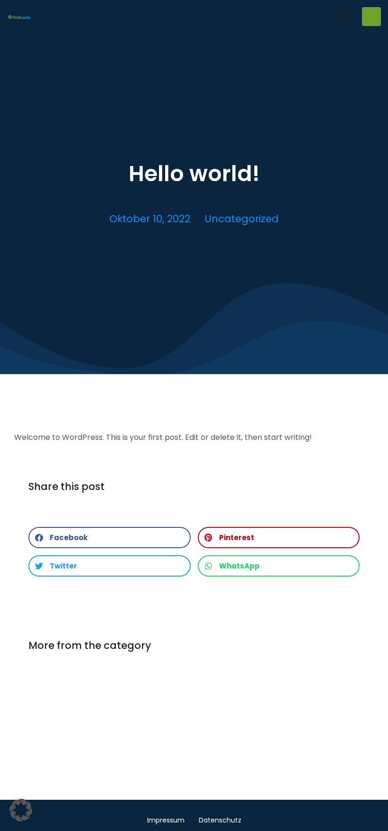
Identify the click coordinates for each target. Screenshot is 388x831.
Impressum (166, 820)
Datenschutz (220, 820)
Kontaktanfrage (371, 16)
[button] (344, 16)
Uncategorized (241, 219)
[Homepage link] (19, 16)
